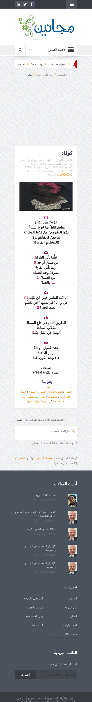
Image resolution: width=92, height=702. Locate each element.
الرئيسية (72, 598)
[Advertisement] (46, 114)
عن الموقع (71, 607)
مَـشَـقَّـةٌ (32, 396)
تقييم (19, 419)
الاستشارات (70, 625)
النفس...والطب (37, 391)
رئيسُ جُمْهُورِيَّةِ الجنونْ (38, 401)
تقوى (42, 396)
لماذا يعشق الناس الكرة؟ (41, 529)
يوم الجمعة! (45, 64)
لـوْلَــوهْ (52, 396)
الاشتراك (20, 458)
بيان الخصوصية (34, 616)
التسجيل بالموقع (33, 598)
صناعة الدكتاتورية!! (22, 64)
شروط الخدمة (35, 607)
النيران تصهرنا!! (65, 64)
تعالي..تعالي (56, 391)
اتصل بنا (72, 616)
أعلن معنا (37, 625)
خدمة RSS (71, 634)
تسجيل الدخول (44, 458)
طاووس (59, 160)
